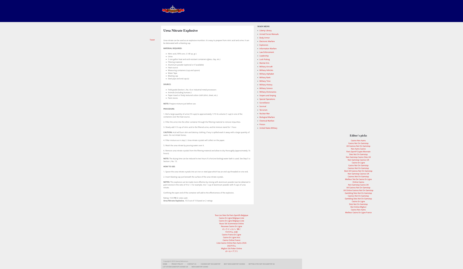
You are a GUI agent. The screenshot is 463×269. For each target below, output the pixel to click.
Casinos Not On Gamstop (358, 168)
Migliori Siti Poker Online (231, 248)
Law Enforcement (266, 52)
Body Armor (264, 37)
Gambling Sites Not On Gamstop (358, 193)
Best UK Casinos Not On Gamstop (358, 171)
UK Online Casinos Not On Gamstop (358, 190)
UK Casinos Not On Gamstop (358, 146)
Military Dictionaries (267, 92)
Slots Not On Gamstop (358, 204)
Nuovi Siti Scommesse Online (231, 223)
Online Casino (358, 182)
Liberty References (182, 261)
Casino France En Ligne (231, 234)
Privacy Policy (177, 264)
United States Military (268, 128)
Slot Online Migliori (358, 207)
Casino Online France (231, 240)
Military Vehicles (266, 70)
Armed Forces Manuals (269, 34)
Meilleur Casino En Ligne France (358, 212)
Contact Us (191, 264)
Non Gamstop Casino (200, 267)
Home (165, 264)
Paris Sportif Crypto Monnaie (358, 151)
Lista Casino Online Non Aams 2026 (231, 243)
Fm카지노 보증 (231, 232)
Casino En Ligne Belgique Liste (231, 218)
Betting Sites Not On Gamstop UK (262, 264)
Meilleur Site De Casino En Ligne (358, 179)
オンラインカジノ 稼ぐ (231, 229)
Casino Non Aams (358, 140)
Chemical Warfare (266, 121)
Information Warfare (267, 48)
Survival (262, 106)
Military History (265, 84)
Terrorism (263, 110)
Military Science (265, 88)
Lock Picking (264, 59)
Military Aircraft (265, 66)
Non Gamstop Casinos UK (358, 160)
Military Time (264, 81)
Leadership (264, 56)
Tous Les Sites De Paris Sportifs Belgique (231, 215)
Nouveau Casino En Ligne (231, 226)
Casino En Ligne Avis (231, 237)
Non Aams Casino (358, 149)
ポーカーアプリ (231, 251)
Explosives (263, 45)
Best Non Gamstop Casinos (234, 264)
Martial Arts (264, 63)
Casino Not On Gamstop (358, 143)
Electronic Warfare (267, 41)
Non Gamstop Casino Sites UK (358, 157)
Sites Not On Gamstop (358, 154)
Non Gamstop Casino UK (358, 185)
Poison (262, 124)
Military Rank (264, 77)
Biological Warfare (267, 117)
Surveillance (264, 102)
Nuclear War (264, 113)
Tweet (152, 40)
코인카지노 (231, 245)
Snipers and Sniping (267, 95)
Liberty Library (265, 30)
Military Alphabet (266, 74)
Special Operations (267, 99)
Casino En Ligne (358, 162)
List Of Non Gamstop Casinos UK (175, 267)
